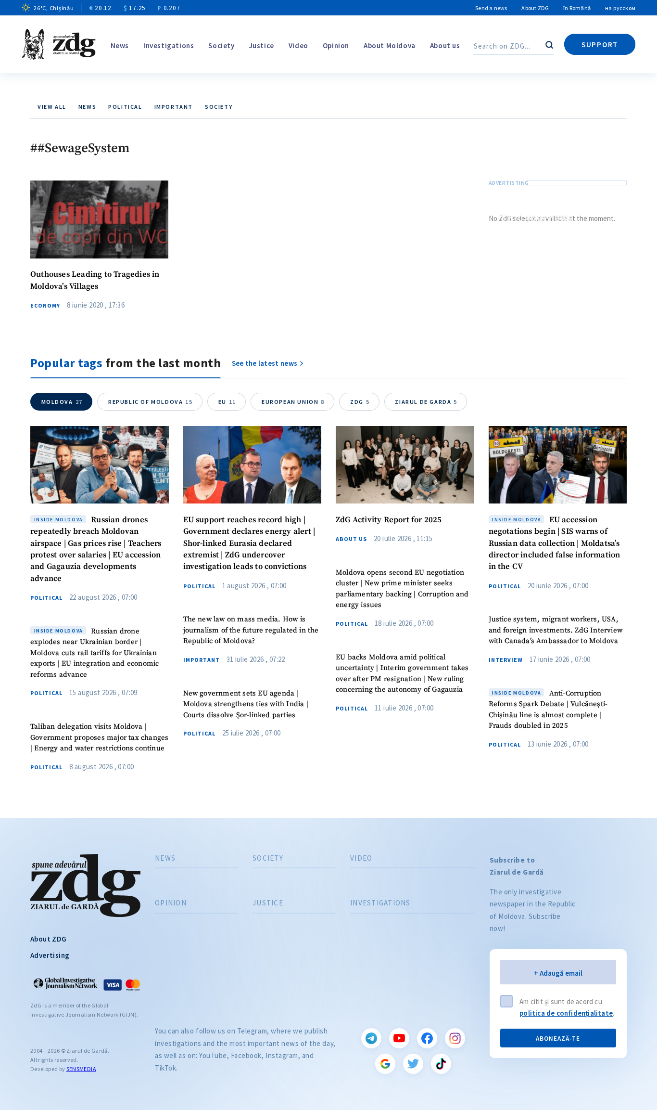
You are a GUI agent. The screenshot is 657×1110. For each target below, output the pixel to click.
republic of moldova (150, 401)
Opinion (336, 45)
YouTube (399, 1038)
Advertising (49, 955)
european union (293, 401)
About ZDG (535, 8)
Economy (45, 306)
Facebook (427, 1038)
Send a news (491, 8)
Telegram (371, 1038)
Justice (261, 45)
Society (221, 45)
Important (173, 106)
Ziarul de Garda (426, 401)
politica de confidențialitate (566, 1013)
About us (445, 45)
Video (298, 45)
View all (52, 106)
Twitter (413, 1064)
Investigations (168, 45)
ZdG (359, 401)
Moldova (62, 401)
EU (227, 401)
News (120, 45)
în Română (577, 8)
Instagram (455, 1038)
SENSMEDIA (81, 1068)
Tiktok (441, 1064)
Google (385, 1064)
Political (125, 106)
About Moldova (390, 45)
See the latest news (265, 363)
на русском (620, 8)
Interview (506, 660)
